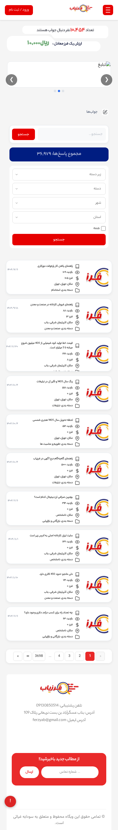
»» (27, 656)
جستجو (23, 134)
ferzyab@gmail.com (49, 720)
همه (96, 228)
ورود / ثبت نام (19, 10)
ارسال (29, 772)
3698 (39, 656)
